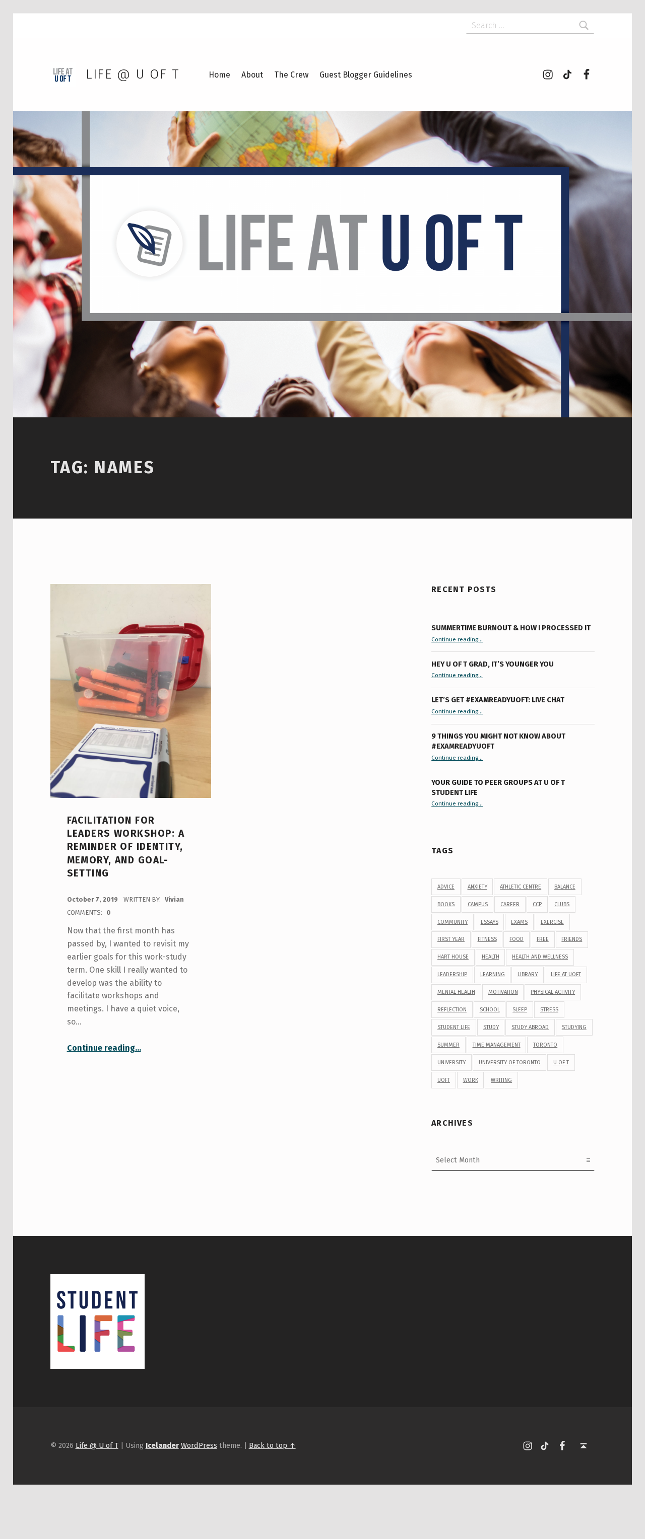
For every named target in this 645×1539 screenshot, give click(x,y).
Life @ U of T (132, 74)
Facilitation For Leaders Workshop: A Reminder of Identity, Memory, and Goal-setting (126, 847)
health (490, 957)
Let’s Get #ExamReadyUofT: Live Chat (497, 699)
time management (497, 1045)
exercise (552, 922)
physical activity (553, 992)
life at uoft (566, 974)
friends (571, 939)
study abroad (530, 1027)
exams (519, 922)
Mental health (456, 992)
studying (574, 1027)
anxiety (477, 887)
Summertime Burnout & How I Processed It (511, 627)
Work (470, 1080)
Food (516, 939)
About (252, 75)
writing (501, 1080)
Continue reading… (104, 1048)
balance (564, 887)
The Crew (291, 75)
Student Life (453, 1027)
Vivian (174, 899)
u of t (561, 1062)
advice (446, 887)
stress (549, 1009)
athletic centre (520, 887)
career (510, 904)
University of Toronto (510, 1062)
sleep (519, 1009)
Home (219, 75)
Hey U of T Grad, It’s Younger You (493, 664)
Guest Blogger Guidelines (365, 75)
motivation (503, 992)
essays (489, 922)
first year (451, 939)
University (451, 1062)
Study (491, 1027)
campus (478, 904)
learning (492, 974)
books (446, 904)
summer (448, 1045)
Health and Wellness (540, 957)
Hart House (453, 957)
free (543, 939)
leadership (452, 974)
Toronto (545, 1045)
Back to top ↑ (272, 1445)
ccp (537, 904)
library (528, 974)
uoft (443, 1080)
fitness (487, 939)
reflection (452, 1009)
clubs (561, 904)
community (452, 922)
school (490, 1009)
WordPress (199, 1445)
